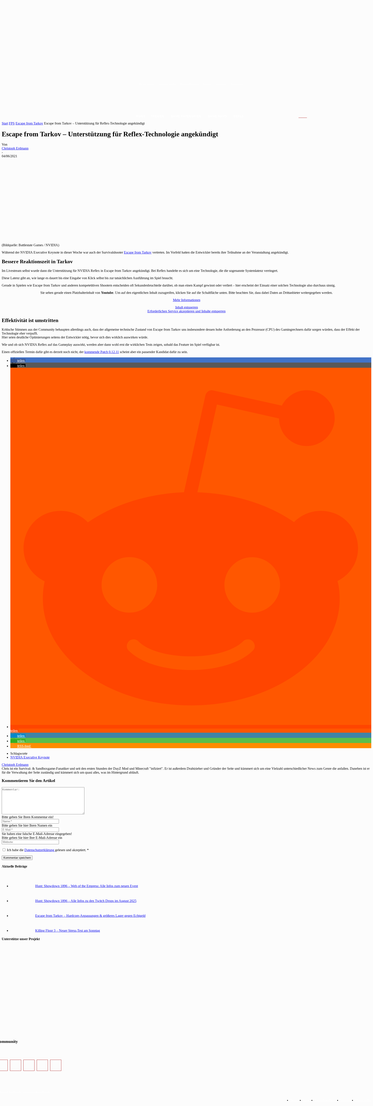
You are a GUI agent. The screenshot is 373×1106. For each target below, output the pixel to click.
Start (5, 123)
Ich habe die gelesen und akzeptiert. (48, 850)
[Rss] (55, 1065)
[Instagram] (15, 1065)
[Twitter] (29, 1065)
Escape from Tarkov (29, 123)
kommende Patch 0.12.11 (101, 352)
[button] (308, 116)
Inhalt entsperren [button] (186, 307)
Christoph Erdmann (15, 148)
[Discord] (42, 1065)
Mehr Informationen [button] (186, 300)
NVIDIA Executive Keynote (30, 757)
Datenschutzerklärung (39, 850)
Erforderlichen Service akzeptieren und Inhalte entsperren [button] (186, 311)
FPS (12, 123)
